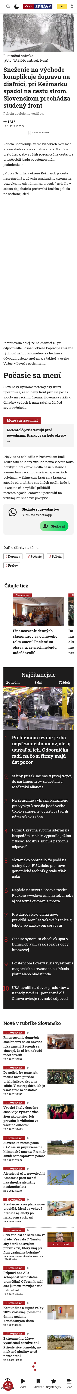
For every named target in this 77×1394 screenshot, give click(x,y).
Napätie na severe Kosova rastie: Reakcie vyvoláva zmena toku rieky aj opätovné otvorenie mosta (42, 895)
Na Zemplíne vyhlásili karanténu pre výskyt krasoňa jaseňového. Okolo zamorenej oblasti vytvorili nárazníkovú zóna (40, 808)
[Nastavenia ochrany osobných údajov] (8, 1386)
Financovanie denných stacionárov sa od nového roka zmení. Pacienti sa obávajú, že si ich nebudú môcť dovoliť (35, 641)
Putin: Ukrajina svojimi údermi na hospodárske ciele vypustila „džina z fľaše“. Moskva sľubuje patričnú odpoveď (41, 838)
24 (62, 6)
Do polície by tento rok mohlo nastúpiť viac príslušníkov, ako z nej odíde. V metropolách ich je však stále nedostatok (24, 1081)
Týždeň (64, 682)
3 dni (38, 682)
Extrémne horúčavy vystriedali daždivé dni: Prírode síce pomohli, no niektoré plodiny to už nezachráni (22, 1347)
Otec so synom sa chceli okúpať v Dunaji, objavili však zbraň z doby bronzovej (40, 944)
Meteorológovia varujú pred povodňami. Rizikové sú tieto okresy (36, 433)
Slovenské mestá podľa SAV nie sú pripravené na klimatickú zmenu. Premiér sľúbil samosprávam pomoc (24, 1149)
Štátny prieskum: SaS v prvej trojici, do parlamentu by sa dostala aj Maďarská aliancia (42, 781)
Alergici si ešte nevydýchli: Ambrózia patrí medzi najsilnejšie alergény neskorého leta (24, 1180)
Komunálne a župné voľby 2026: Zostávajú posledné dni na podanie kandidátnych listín (23, 1314)
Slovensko (22, 595)
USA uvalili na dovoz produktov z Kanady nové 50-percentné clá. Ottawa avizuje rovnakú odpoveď (40, 993)
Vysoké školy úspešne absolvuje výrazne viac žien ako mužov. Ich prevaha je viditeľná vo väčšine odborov (20, 1116)
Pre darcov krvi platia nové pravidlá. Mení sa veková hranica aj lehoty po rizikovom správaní (42, 920)
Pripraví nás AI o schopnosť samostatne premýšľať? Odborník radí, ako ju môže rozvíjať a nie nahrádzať (23, 1281)
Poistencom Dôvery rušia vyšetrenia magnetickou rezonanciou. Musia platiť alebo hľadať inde (42, 969)
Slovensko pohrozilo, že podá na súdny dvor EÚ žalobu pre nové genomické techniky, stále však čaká (39, 868)
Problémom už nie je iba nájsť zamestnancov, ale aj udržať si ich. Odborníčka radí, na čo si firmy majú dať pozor (41, 749)
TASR (11, 121)
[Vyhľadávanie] (8, 6)
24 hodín (13, 682)
